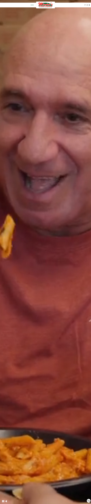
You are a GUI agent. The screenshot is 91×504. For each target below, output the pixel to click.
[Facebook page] (85, 5)
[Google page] (89, 5)
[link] (45, 5)
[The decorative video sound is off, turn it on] (6, 501)
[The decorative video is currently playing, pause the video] (3, 501)
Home (32, 5)
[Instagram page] (87, 5)
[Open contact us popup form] (89, 501)
